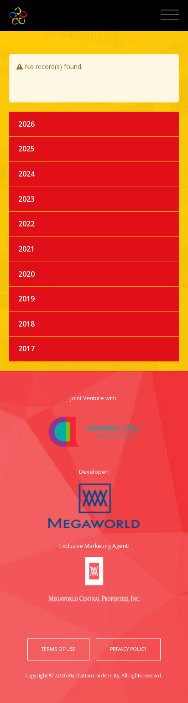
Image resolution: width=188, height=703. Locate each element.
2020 (26, 274)
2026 (26, 124)
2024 (26, 174)
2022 (26, 224)
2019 (26, 299)
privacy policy (128, 649)
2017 (26, 348)
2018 (26, 324)
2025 (26, 149)
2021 (26, 249)
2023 (26, 199)
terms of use (58, 649)
